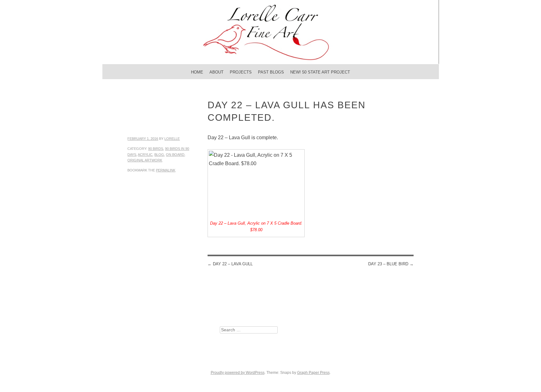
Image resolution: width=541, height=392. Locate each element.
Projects (241, 72)
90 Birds (155, 148)
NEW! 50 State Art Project (320, 72)
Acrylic (145, 154)
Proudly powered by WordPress (238, 372)
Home (197, 72)
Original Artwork (144, 160)
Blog (159, 154)
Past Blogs (271, 72)
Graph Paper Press (313, 372)
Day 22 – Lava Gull (230, 264)
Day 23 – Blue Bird (391, 264)
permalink (165, 170)
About (216, 72)
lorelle (172, 138)
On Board (175, 154)
